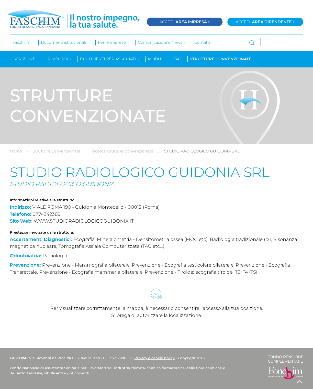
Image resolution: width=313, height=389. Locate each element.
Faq (177, 59)
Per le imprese (112, 42)
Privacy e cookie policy (154, 358)
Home (16, 151)
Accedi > (184, 22)
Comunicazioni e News (160, 42)
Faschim (21, 42)
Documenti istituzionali (64, 42)
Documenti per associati (108, 59)
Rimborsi (58, 59)
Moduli (156, 59)
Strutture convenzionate (221, 59)
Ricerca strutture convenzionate (122, 151)
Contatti (202, 42)
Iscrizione (24, 59)
